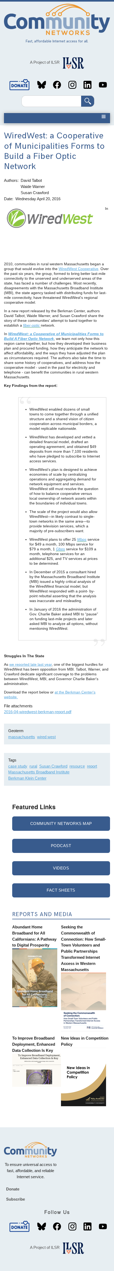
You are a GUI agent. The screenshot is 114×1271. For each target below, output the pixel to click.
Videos (61, 868)
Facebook (57, 84)
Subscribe (15, 1199)
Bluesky (41, 84)
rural (33, 766)
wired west (46, 737)
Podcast (61, 845)
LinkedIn (87, 84)
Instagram (72, 84)
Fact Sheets (61, 890)
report (92, 766)
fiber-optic (31, 325)
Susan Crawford (53, 766)
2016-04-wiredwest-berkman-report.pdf (37, 711)
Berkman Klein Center (27, 778)
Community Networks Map (61, 823)
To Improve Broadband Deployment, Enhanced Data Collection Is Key (33, 1044)
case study (17, 766)
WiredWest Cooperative (78, 269)
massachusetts (21, 737)
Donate (20, 84)
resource (77, 766)
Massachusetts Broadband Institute (38, 772)
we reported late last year (30, 664)
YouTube (102, 84)
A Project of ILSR (45, 62)
